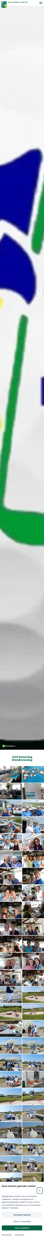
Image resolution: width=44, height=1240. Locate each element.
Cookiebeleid (19, 1235)
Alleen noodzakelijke (22, 1221)
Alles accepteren (22, 1228)
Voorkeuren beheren (22, 1215)
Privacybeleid (7, 1235)
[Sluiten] (39, 1190)
